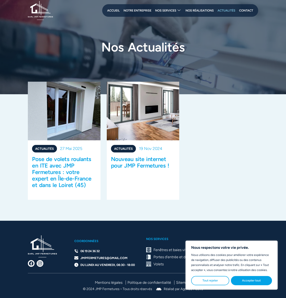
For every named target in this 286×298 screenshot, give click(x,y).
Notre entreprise (137, 10)
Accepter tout (251, 280)
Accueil (113, 10)
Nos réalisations (200, 10)
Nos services (165, 10)
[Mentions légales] (109, 282)
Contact (246, 10)
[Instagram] (40, 263)
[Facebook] (31, 263)
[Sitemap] (183, 282)
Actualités (226, 10)
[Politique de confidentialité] (150, 282)
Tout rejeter (210, 280)
